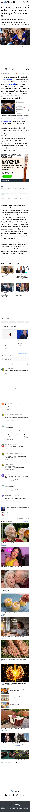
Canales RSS (3, 799)
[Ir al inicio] (9, 1)
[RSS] (20, 795)
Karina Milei (8, 79)
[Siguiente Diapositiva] (28, 338)
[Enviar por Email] (13, 69)
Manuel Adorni (20, 322)
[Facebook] (6, 795)
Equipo (26, 799)
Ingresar (23, 1)
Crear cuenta (25, 353)
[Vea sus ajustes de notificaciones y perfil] (27, 1)
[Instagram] (17, 795)
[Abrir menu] (2, 2)
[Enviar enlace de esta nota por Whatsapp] (9, 69)
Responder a (9, 416)
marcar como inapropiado (25, 375)
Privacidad (22, 799)
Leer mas (26, 437)
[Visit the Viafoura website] (26, 518)
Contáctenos (16, 799)
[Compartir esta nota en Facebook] (2, 69)
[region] (15, 436)
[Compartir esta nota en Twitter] (6, 69)
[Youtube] (13, 795)
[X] (9, 795)
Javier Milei (12, 84)
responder (7, 374)
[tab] (7, 364)
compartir (20, 374)
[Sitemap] (24, 795)
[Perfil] (15, 792)
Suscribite (7, 176)
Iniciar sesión (19, 353)
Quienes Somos (10, 799)
